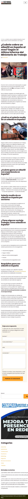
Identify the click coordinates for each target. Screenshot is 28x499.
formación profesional (20, 271)
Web (3, 347)
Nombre (4, 336)
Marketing (3, 456)
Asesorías (3, 447)
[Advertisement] (14, 20)
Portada (3, 39)
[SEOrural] (6, 2)
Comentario (5, 353)
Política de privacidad (7, 496)
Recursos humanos (6, 460)
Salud (2, 463)
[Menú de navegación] (25, 2)
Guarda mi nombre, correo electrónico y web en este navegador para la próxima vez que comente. (13, 373)
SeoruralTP (5, 57)
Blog (2, 497)
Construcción (4, 451)
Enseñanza (3, 454)
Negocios (3, 458)
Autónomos (4, 449)
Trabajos (3, 465)
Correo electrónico (7, 342)
